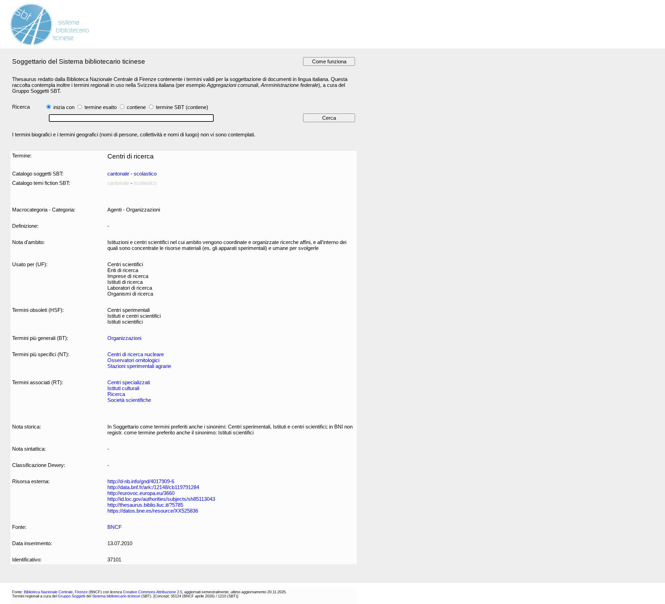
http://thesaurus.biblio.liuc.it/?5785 (145, 505)
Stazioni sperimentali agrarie (139, 366)
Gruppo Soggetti (71, 596)
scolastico (145, 174)
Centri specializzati (128, 382)
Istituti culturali (123, 388)
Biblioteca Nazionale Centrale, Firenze (56, 592)
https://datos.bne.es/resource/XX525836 (152, 511)
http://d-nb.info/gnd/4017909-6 (140, 481)
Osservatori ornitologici (133, 360)
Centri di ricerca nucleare (135, 354)
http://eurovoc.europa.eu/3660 (141, 493)
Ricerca (116, 394)
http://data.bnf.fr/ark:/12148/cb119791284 (153, 487)
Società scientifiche (129, 400)
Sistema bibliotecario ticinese (116, 596)
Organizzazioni (124, 338)
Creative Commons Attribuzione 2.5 (152, 592)
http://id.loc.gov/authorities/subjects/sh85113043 (161, 499)
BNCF (114, 527)
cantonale (118, 174)
